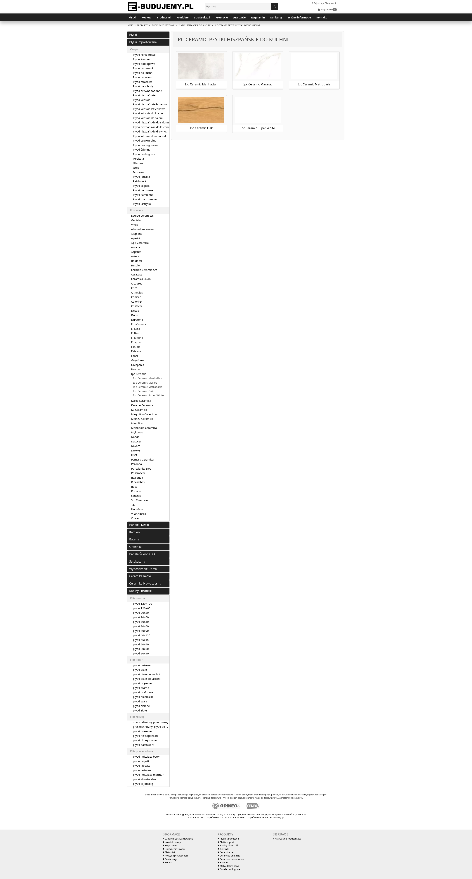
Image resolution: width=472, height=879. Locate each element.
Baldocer (136, 261)
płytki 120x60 (141, 608)
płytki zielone (141, 706)
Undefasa (137, 509)
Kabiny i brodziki (228, 845)
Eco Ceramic (139, 324)
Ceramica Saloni (141, 279)
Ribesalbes (138, 482)
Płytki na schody (143, 86)
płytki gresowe (142, 731)
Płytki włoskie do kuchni (148, 113)
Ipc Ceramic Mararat (145, 382)
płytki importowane (143, 42)
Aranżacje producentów (287, 838)
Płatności (169, 852)
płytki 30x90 (141, 630)
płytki (133, 35)
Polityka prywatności (176, 855)
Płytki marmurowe (145, 199)
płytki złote (140, 710)
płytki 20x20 (141, 612)
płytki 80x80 (141, 649)
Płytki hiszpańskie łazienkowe (151, 104)
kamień (134, 532)
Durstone (137, 319)
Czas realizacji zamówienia (178, 838)
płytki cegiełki (141, 761)
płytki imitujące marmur (148, 774)
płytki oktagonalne (145, 740)
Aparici (135, 238)
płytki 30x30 (141, 621)
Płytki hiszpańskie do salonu (151, 122)
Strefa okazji (202, 17)
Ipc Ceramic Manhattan (147, 378)
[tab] (148, 35)
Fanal (134, 356)
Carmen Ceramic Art (144, 270)
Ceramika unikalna (229, 855)
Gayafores (137, 360)
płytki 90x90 (141, 653)
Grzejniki (224, 849)
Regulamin (258, 17)
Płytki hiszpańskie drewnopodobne (155, 131)
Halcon (135, 369)
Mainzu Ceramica (142, 418)
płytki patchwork (143, 745)
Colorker (136, 301)
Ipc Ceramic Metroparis (147, 387)
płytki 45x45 (141, 640)
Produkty (183, 17)
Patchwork (139, 181)
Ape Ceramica (140, 242)
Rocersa (136, 491)
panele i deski (139, 525)
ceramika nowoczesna (145, 583)
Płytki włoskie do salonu (148, 118)
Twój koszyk (327, 9)
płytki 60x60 (141, 644)
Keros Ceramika (141, 400)
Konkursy (276, 17)
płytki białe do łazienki (147, 678)
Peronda (136, 464)
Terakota (138, 158)
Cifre (134, 288)
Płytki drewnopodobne (147, 91)
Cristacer (136, 306)
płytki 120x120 (142, 603)
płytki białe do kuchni (146, 674)
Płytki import (226, 842)
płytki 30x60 (141, 626)
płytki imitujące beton (146, 756)
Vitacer (135, 518)
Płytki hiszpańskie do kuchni (151, 127)
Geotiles (136, 220)
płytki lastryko (142, 770)
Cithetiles (137, 292)
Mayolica (137, 423)
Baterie (223, 862)
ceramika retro (140, 576)
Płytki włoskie (141, 100)
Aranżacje (239, 17)
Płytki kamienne (143, 195)
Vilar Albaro (138, 514)
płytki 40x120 (141, 635)
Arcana (135, 247)
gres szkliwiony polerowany (150, 722)
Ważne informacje (299, 17)
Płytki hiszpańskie (144, 95)
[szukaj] (274, 6)
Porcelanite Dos (141, 468)
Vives (134, 224)
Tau (133, 504)
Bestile (135, 265)
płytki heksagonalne (145, 735)
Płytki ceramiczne (229, 838)
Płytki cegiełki (141, 185)
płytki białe (140, 669)
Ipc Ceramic (138, 374)
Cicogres (136, 283)
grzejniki (135, 547)
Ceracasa (136, 274)
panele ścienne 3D (142, 554)
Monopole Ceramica (144, 428)
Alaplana (136, 233)
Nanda (135, 437)
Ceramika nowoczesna (231, 859)
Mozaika (138, 172)
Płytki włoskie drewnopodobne (152, 136)
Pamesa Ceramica (142, 459)
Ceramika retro (227, 852)
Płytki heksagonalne (145, 145)
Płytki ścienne (141, 59)
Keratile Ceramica (142, 405)
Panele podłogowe (229, 869)
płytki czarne (141, 688)
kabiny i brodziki (140, 591)
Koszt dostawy (172, 842)
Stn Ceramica (139, 500)
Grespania (137, 365)
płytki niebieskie (143, 697)
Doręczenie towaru (174, 849)
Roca (134, 486)
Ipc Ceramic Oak (143, 391)
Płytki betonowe (143, 190)
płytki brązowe (142, 683)
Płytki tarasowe (142, 82)
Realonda (137, 477)
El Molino (137, 337)
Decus (135, 310)
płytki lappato (141, 765)
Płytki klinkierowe (144, 54)
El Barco (136, 333)
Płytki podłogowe (144, 64)
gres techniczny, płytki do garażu (153, 726)
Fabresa (136, 351)
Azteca (135, 256)
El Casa (135, 328)
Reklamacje (170, 859)
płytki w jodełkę (143, 783)
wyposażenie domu (143, 569)
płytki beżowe (141, 665)
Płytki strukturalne (144, 140)
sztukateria (137, 561)
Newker (136, 450)
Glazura (138, 163)
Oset (134, 455)
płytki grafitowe (143, 692)
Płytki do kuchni (143, 73)
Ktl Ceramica (139, 409)
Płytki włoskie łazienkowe (149, 109)
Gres (136, 167)
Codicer (136, 297)
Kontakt (321, 17)
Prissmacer (138, 473)
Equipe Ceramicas (142, 215)
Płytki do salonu (143, 77)
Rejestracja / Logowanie (325, 3)
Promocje (222, 17)
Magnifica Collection (144, 414)
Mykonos (137, 432)
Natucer (136, 441)
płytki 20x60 (141, 617)
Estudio (135, 347)
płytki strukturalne (144, 779)
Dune (134, 315)
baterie (134, 539)
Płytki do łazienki (143, 68)
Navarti (135, 446)
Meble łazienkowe (229, 866)
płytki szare (140, 701)
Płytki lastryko (142, 204)
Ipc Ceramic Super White (148, 395)
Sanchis (136, 495)
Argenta (136, 252)
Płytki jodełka (141, 176)
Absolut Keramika (142, 229)
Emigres (136, 342)
